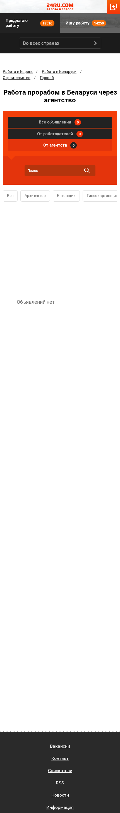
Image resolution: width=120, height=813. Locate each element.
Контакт (60, 758)
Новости (60, 795)
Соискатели (60, 770)
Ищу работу (85, 23)
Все (10, 195)
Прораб (47, 77)
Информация (60, 807)
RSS (60, 782)
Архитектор (35, 195)
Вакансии (60, 746)
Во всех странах (41, 43)
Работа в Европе (18, 71)
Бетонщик (66, 195)
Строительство (16, 77)
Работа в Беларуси (59, 71)
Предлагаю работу (29, 23)
